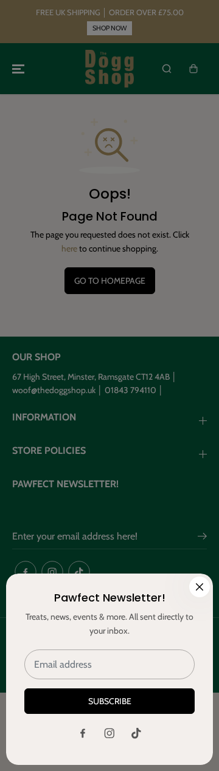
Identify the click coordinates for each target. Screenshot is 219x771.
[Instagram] (109, 733)
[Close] (199, 587)
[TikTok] (136, 733)
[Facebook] (82, 733)
